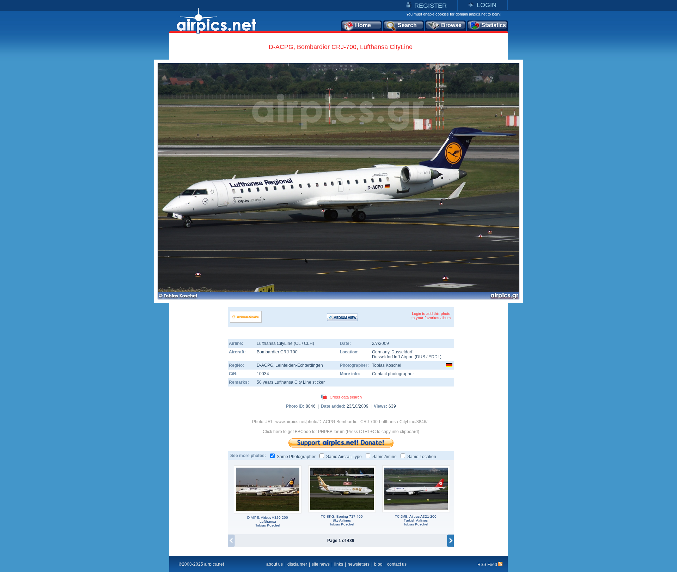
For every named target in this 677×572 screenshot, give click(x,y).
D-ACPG (265, 365)
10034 (263, 373)
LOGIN (486, 4)
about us (274, 564)
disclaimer (297, 564)
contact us (397, 564)
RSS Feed (487, 564)
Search (407, 25)
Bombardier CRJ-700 (277, 351)
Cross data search (346, 397)
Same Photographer (296, 456)
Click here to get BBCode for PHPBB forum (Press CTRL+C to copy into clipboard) (341, 431)
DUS (420, 356)
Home (363, 25)
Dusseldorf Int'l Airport (393, 356)
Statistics (493, 25)
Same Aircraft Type (344, 456)
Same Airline (384, 456)
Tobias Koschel (386, 365)
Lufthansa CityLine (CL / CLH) (285, 343)
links (338, 564)
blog (378, 564)
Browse (451, 25)
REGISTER (430, 5)
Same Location (421, 456)
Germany (380, 351)
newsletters (359, 564)
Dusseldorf (401, 351)
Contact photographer (393, 373)
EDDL (434, 356)
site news (321, 564)
